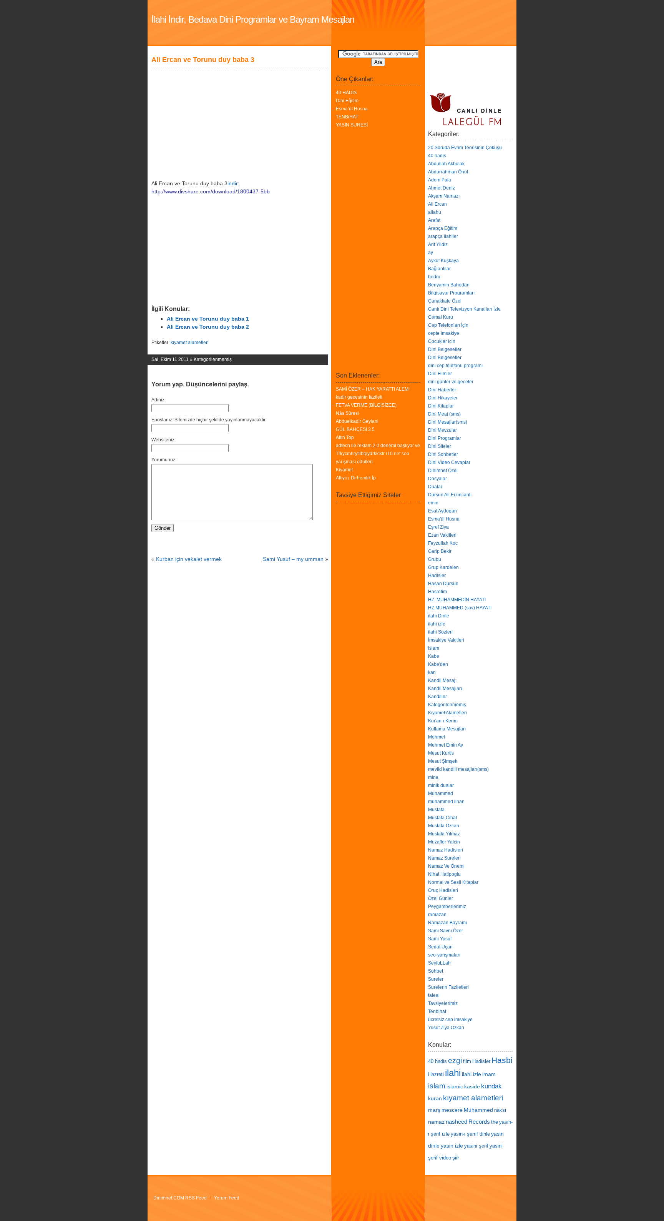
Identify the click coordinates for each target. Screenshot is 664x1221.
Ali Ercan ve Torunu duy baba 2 (208, 327)
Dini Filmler (440, 373)
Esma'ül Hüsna (444, 519)
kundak (491, 1086)
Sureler (435, 979)
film (467, 1061)
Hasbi (502, 1060)
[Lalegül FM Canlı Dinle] (466, 127)
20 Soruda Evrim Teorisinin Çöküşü (465, 147)
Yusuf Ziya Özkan (446, 1027)
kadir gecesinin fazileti (359, 397)
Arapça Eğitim (442, 228)
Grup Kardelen (443, 567)
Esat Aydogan (442, 511)
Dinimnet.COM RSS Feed (180, 1198)
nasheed (456, 1121)
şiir (455, 1157)
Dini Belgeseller (444, 349)
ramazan (437, 914)
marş (434, 1110)
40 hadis (437, 155)
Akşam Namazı (444, 196)
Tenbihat (437, 1011)
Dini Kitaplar (441, 406)
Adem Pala (439, 180)
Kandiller (437, 696)
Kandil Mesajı (442, 680)
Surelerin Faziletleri (448, 987)
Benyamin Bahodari (449, 285)
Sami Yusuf (440, 939)
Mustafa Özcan (443, 825)
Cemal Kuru (440, 317)
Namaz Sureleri (444, 858)
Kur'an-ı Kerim (443, 721)
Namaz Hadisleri (445, 850)
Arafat (434, 220)
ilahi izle (436, 624)
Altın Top (345, 437)
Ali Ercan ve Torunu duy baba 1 (208, 319)
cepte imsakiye (443, 333)
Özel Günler (440, 898)
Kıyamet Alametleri (447, 712)
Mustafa (436, 809)
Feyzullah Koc (443, 543)
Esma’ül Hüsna (352, 108)
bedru (434, 276)
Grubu (434, 559)
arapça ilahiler (443, 236)
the (494, 1122)
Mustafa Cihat (442, 817)
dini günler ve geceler (450, 381)
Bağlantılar (439, 268)
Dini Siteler (439, 446)
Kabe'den (438, 664)
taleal (434, 995)
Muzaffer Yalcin (444, 842)
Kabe (433, 656)
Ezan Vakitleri (442, 535)
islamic (455, 1086)
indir (232, 183)
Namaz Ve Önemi (446, 866)
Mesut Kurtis (441, 753)
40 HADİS (346, 92)
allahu (434, 212)
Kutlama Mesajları (447, 729)
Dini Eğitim (347, 100)
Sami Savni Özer (445, 930)
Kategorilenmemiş (213, 359)
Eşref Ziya (438, 527)
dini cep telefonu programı (455, 365)
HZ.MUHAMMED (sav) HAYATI (459, 607)
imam (489, 1074)
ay (430, 252)
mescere (452, 1110)
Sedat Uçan (440, 947)
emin (433, 503)
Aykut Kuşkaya (443, 260)
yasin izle (452, 1146)
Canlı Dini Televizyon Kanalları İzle (464, 309)
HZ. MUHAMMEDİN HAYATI (457, 599)
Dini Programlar (444, 438)
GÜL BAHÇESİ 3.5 (355, 429)
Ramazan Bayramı (447, 922)
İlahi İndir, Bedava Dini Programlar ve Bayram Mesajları (253, 19)
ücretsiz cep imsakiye (450, 1019)
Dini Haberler (442, 390)
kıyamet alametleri (190, 342)
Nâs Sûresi (347, 413)
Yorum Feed (226, 1198)
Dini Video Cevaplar (449, 462)
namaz (436, 1122)
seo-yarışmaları (444, 955)
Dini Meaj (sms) (444, 414)
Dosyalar (437, 478)
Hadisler (437, 575)
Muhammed (440, 793)
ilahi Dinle (438, 616)
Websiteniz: (163, 439)
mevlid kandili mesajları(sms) (458, 769)
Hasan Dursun (443, 583)
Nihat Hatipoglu (444, 874)
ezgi (455, 1060)
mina (433, 777)
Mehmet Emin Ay (445, 745)
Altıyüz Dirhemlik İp (356, 478)
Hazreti (436, 1074)
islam (433, 648)
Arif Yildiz (438, 244)
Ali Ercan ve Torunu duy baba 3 (202, 59)
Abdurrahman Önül (448, 172)
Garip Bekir (440, 551)
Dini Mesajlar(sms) (447, 422)
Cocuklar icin (441, 341)
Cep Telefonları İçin (448, 325)
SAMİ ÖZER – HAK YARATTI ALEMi (373, 389)
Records (479, 1121)
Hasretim (437, 591)
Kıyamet (344, 469)
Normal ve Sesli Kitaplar (453, 882)
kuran (435, 1098)
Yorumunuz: (163, 459)
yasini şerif (476, 1146)
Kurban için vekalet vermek (189, 559)
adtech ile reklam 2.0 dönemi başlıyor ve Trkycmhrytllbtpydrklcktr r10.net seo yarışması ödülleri (378, 453)
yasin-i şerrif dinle (470, 1134)
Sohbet (435, 971)
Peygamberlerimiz (447, 906)
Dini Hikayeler (443, 398)
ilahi (453, 1073)
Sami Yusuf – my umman (293, 559)
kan (432, 672)
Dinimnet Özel (443, 470)
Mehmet (436, 737)
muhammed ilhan (446, 801)
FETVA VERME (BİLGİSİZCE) (366, 405)
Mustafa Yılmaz (444, 834)
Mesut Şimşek (442, 761)
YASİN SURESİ (352, 125)
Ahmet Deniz (441, 188)
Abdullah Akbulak (446, 163)
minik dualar (441, 785)
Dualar (435, 486)
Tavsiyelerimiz (443, 1003)
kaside (472, 1086)
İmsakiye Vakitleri (446, 640)
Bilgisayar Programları (451, 293)
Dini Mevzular (442, 430)
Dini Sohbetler (443, 454)
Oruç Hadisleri (443, 890)
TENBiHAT (347, 117)
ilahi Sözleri (440, 632)
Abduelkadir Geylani (357, 421)
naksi (500, 1110)
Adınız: (158, 400)
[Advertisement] (237, 53)
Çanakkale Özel (444, 301)
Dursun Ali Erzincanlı (449, 494)
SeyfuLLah (439, 963)
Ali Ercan (437, 204)
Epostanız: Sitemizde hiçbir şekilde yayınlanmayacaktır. (208, 420)
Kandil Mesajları (445, 688)
